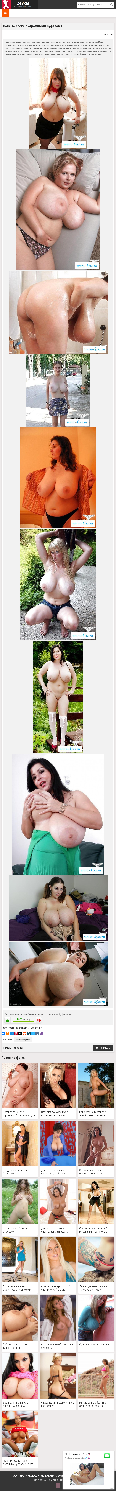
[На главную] (20, 4)
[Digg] (20, 1033)
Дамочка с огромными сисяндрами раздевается (55, 1230)
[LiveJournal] (29, 1033)
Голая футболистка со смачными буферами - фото (18, 1462)
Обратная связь (57, 1480)
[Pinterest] (16, 1033)
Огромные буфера (23, 1040)
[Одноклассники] (7, 1033)
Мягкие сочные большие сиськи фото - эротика (92, 1404)
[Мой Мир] (12, 1033)
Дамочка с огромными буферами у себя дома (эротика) (53, 1172)
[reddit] (24, 1033)
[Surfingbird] (33, 1033)
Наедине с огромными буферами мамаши (15, 1172)
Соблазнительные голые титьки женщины (16, 1346)
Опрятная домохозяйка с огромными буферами (54, 1113)
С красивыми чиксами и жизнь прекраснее (57, 1404)
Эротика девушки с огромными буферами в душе (19, 1113)
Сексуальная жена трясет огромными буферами (93, 1172)
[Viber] (41, 1033)
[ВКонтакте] (3, 1033)
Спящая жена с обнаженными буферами (57, 1346)
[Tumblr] (37, 1033)
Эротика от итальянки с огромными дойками (15, 1404)
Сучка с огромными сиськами (95, 1344)
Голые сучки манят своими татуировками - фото (93, 1288)
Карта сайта (39, 1480)
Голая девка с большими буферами (16, 1230)
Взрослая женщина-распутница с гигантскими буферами (17, 1288)
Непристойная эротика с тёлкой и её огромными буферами (92, 1113)
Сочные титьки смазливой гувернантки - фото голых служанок (93, 1230)
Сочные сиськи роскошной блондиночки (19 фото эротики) (55, 1288)
